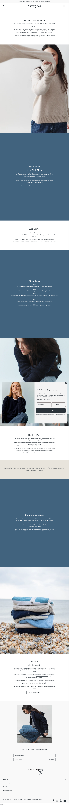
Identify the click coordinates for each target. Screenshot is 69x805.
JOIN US (51, 410)
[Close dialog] (66, 383)
